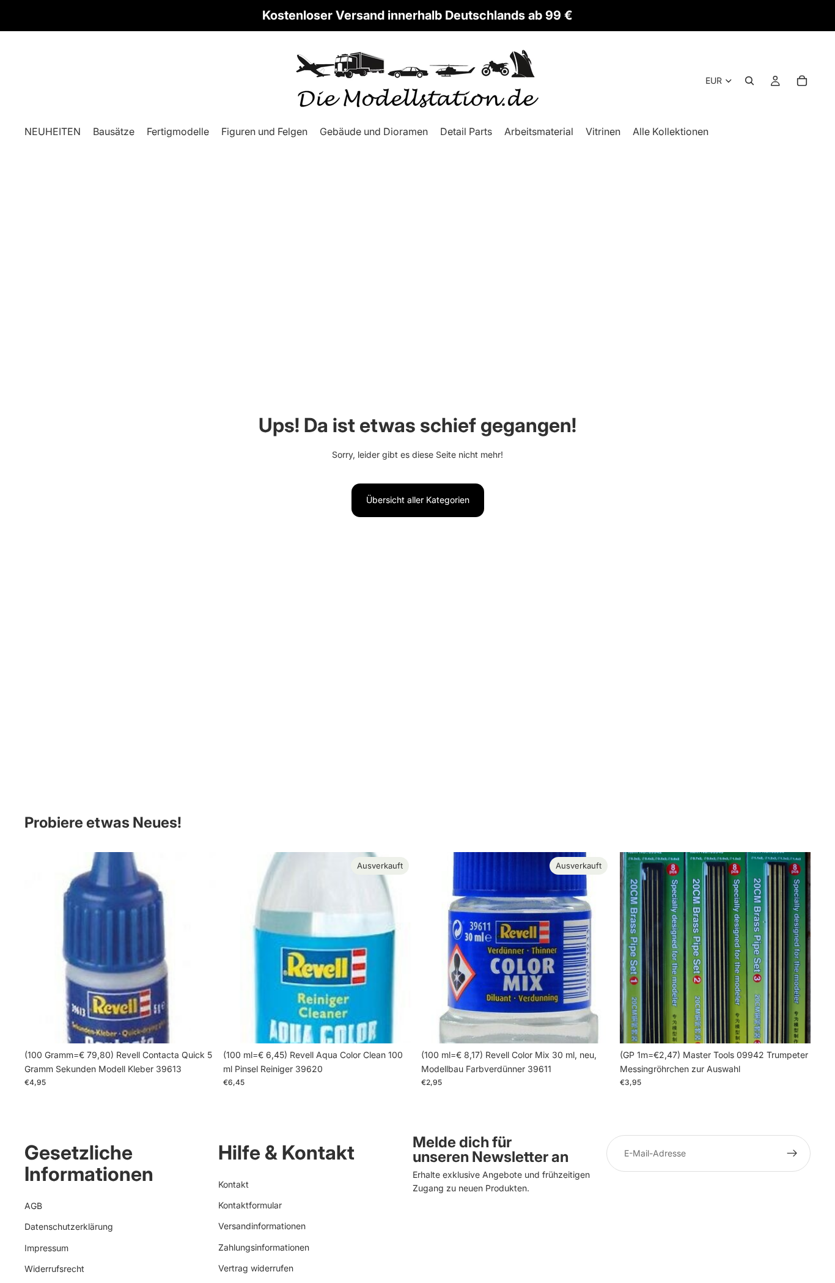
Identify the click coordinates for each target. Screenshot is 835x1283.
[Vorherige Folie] (638, 948)
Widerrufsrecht (54, 1268)
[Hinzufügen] (197, 1025)
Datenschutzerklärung (68, 1226)
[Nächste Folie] (792, 948)
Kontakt (233, 1183)
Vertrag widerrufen (255, 1268)
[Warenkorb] (802, 80)
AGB (33, 1205)
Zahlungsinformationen (263, 1246)
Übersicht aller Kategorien (417, 499)
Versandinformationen (262, 1226)
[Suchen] (749, 80)
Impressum (46, 1247)
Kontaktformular (250, 1205)
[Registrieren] (792, 1153)
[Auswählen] (792, 1025)
